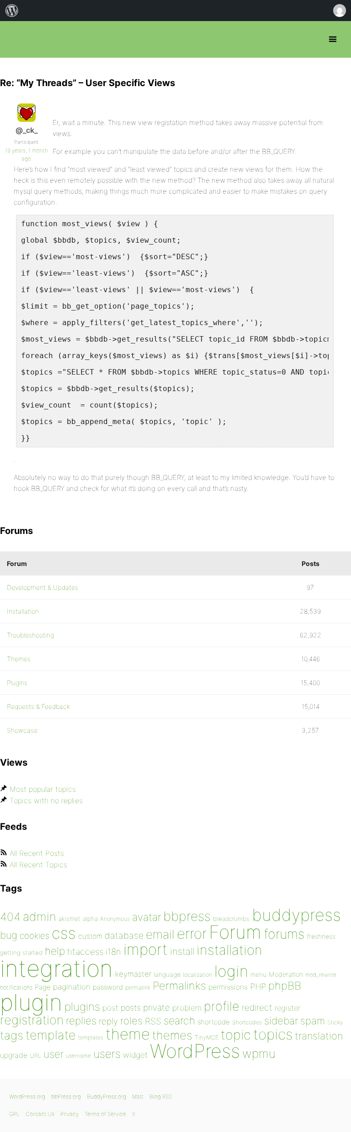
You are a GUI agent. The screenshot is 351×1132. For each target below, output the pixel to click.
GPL (14, 1113)
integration (56, 968)
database (124, 935)
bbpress (187, 916)
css (64, 933)
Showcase (22, 730)
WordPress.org (27, 1096)
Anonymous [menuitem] (339, 10)
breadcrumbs (231, 918)
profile (221, 1006)
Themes (19, 659)
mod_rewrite (320, 974)
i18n (113, 952)
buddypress (296, 915)
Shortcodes (247, 1022)
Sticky (335, 1022)
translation (319, 1036)
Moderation (286, 974)
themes (172, 1035)
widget (135, 1055)
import (145, 949)
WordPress (195, 1050)
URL (35, 1055)
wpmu (259, 1053)
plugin (31, 1002)
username (78, 1055)
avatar (146, 917)
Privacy (69, 1113)
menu (258, 974)
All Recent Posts (37, 853)
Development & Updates (42, 587)
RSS (153, 1021)
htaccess (85, 951)
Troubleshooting (30, 635)
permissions (228, 986)
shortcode (213, 1022)
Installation (23, 611)
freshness (321, 936)
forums (284, 934)
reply (108, 1021)
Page (43, 987)
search (179, 1020)
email (160, 934)
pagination (71, 986)
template (51, 1035)
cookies (34, 936)
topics (272, 1034)
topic (236, 1035)
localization (197, 974)
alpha (90, 918)
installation (229, 950)
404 (10, 917)
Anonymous (115, 918)
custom (90, 936)
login (231, 971)
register (287, 1007)
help (55, 951)
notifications (16, 987)
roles (131, 1021)
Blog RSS (160, 1096)
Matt (138, 1096)
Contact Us (40, 1113)
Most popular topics (43, 789)
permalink (137, 987)
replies (81, 1020)
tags (11, 1035)
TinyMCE (206, 1037)
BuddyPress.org (106, 1096)
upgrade (13, 1055)
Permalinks (179, 985)
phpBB (284, 985)
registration (32, 1020)
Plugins (17, 682)
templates (90, 1037)
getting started (21, 952)
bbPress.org (15, 39)
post (110, 1007)
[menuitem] (12, 10)
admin (39, 916)
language (167, 974)
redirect (257, 1007)
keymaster (133, 974)
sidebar (281, 1020)
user (53, 1054)
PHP (258, 986)
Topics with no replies (46, 800)
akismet (69, 918)
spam (312, 1021)
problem (187, 1007)
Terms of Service (105, 1113)
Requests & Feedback (38, 706)
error (192, 933)
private (156, 1007)
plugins (82, 1006)
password (108, 987)
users (107, 1054)
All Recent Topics (38, 864)
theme (128, 1034)
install (182, 951)
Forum (235, 932)
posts (131, 1007)
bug (8, 935)
